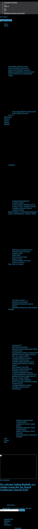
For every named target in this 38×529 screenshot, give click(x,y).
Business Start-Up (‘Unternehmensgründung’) (23, 212)
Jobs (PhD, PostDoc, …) (20, 300)
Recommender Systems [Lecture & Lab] (25, 352)
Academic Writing (18, 203)
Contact (6, 440)
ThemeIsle (18, 528)
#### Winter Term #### (19, 347)
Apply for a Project (18, 262)
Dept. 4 (6, 6)
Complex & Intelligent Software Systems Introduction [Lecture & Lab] (24, 373)
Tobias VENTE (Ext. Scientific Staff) (20, 73)
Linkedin (5, 516)
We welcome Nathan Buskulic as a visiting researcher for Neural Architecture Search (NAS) (17, 487)
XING (6, 523)
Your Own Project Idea (19, 257)
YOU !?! (11, 115)
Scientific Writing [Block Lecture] (23, 361)
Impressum (7, 524)
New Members (5, 480)
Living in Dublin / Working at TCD (23, 204)
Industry (6, 122)
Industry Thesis (17, 259)
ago (21, 508)
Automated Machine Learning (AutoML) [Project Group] (21, 359)
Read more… (11, 505)
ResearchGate (8, 519)
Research (7, 119)
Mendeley (7, 521)
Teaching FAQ (17, 345)
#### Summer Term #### (20, 367)
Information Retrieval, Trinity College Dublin (25, 428)
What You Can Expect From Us (22, 249)
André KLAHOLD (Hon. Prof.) (18, 68)
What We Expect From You (21, 251)
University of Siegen (10, 2)
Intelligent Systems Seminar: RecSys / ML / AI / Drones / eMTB (24, 355)
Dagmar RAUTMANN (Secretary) (19, 70)
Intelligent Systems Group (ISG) (14, 13)
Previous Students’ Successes (21, 260)
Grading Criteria (17, 253)
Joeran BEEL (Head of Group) (18, 66)
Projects (6, 120)
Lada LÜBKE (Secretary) (20, 113)
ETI (5, 10)
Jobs (5, 438)
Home (6, 24)
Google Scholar (5, 514)
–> (5, 4)
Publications (8, 117)
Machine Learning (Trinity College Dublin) (24, 421)
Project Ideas (16, 255)
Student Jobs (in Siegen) (20, 302)
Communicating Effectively (21, 201)
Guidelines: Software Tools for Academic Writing (22, 209)
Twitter (5, 518)
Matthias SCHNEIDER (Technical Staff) (21, 72)
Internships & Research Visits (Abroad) (24, 307)
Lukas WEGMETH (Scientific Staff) (24, 111)
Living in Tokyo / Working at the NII (24, 206)
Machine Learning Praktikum (21, 379)
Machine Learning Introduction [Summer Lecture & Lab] (22, 369)
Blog (5, 442)
